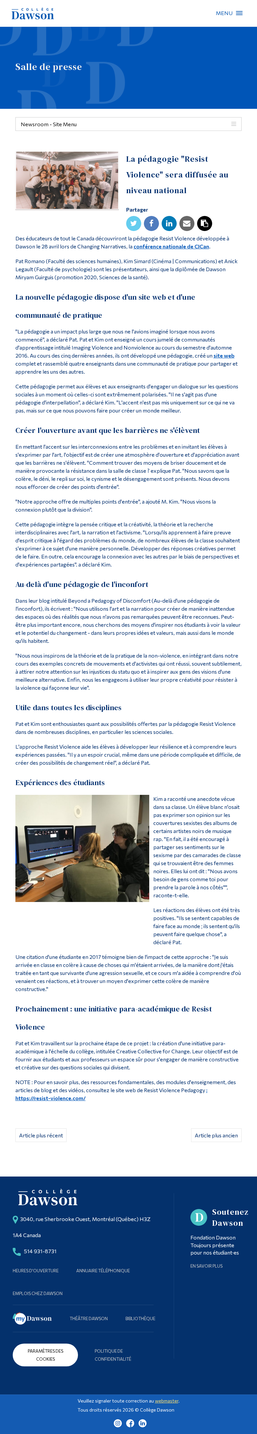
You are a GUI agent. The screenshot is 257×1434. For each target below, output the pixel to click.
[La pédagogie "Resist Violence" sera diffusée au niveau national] (67, 182)
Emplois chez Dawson (38, 1293)
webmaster (166, 1401)
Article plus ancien (216, 1135)
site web (224, 355)
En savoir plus (206, 1266)
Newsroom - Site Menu (49, 124)
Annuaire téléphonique (103, 1270)
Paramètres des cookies (45, 1355)
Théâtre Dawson (89, 1318)
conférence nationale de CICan (171, 246)
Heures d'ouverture (36, 1270)
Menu (239, 13)
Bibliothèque (140, 1318)
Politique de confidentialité (113, 1355)
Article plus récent (41, 1135)
